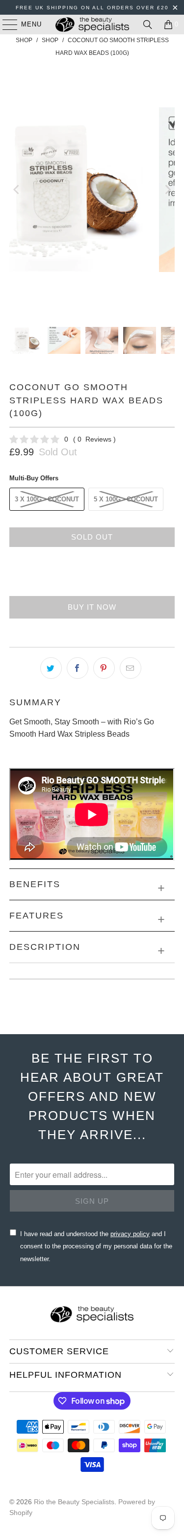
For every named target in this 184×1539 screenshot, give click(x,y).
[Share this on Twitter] (51, 668)
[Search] (147, 24)
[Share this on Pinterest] (104, 668)
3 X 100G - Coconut (47, 499)
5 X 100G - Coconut (126, 499)
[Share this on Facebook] (77, 668)
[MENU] (5, 24)
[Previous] (17, 189)
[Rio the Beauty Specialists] (92, 24)
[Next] (167, 189)
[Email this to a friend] (130, 668)
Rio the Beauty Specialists (74, 1502)
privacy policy (130, 1234)
